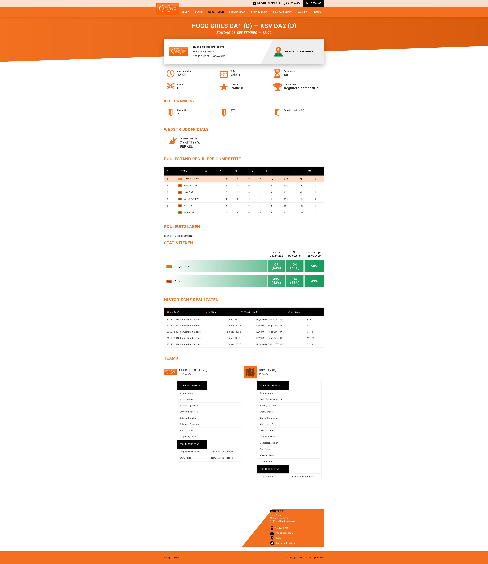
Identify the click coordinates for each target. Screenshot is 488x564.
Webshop (316, 3)
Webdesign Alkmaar (315, 558)
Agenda (302, 12)
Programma (236, 12)
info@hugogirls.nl (269, 3)
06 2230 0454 (293, 3)
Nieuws (317, 12)
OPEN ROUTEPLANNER (299, 51)
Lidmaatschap (282, 12)
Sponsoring (258, 12)
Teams (199, 12)
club (185, 12)
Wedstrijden (216, 12)
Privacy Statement (172, 558)
